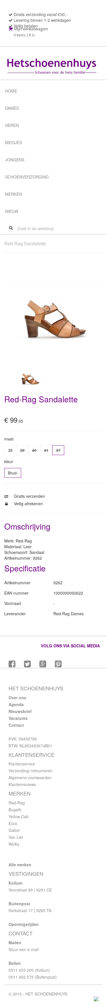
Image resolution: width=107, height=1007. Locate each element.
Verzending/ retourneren (31, 770)
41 (46, 450)
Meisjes (13, 142)
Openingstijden (24, 924)
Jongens (14, 159)
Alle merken (20, 864)
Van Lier (16, 837)
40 (34, 450)
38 (10, 450)
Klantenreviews (22, 784)
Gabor (14, 830)
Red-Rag (17, 803)
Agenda (16, 704)
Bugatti (15, 809)
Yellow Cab (19, 816)
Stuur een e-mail (24, 949)
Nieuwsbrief (20, 711)
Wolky (14, 844)
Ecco (13, 823)
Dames (12, 108)
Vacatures (18, 718)
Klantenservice (22, 764)
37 (58, 450)
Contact (16, 725)
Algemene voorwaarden (30, 777)
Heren (12, 125)
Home (11, 91)
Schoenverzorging (27, 177)
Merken (13, 194)
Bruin (12, 473)
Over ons (17, 697)
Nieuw (11, 211)
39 (22, 450)
